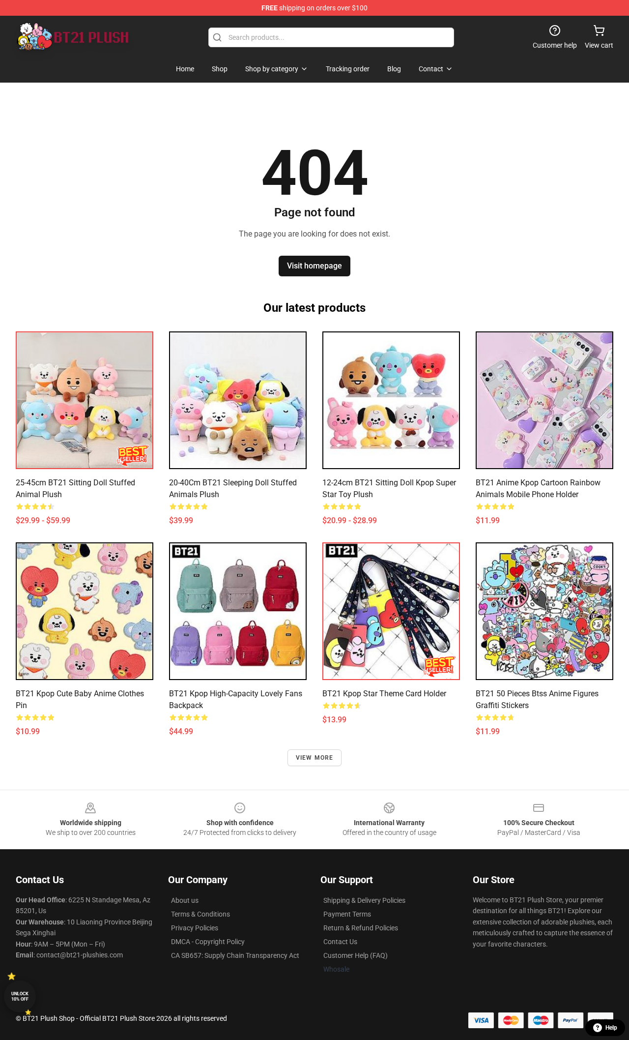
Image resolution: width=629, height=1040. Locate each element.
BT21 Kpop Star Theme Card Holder (384, 693)
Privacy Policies (194, 928)
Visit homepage (314, 265)
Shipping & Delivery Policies (364, 900)
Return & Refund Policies (360, 928)
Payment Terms (347, 914)
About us (185, 900)
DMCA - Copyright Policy (208, 942)
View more (315, 757)
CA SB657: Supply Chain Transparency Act (235, 955)
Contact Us (340, 942)
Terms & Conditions (200, 914)
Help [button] (611, 1027)
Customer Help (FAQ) (355, 955)
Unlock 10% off (20, 996)
